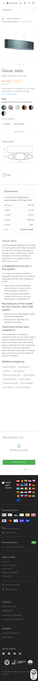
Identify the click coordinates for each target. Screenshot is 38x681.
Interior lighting (19, 371)
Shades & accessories (10, 383)
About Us (5, 561)
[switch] (33, 678)
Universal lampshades (22, 387)
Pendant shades (24, 379)
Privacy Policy (7, 576)
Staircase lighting (27, 383)
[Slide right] (23, 65)
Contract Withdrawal (10, 572)
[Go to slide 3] (28, 469)
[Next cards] (9, 469)
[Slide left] (15, 65)
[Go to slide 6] (33, 469)
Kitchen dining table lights (12, 375)
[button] (4, 3)
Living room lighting (10, 379)
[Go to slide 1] (25, 469)
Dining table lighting (10, 22)
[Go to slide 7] (34, 469)
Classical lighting (23, 367)
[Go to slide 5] (31, 469)
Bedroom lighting (9, 367)
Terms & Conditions (9, 565)
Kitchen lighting (13, 19)
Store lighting (7, 387)
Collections (7, 371)
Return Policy (7, 569)
